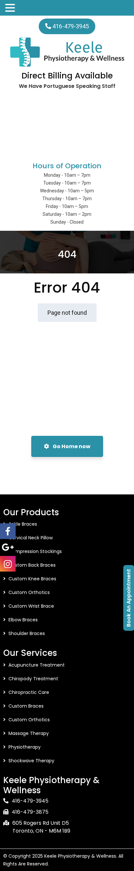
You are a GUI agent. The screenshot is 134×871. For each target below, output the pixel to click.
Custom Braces (26, 706)
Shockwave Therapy (31, 760)
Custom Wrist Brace (31, 606)
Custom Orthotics (29, 592)
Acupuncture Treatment (36, 665)
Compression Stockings (35, 551)
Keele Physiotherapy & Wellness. (80, 856)
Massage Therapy (28, 733)
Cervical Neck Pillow (30, 537)
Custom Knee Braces (32, 578)
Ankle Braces (22, 524)
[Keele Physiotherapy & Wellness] (67, 52)
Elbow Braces (23, 619)
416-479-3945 (70, 26)
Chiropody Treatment (33, 678)
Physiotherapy (24, 747)
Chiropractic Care (28, 692)
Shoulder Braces (26, 633)
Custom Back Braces (32, 565)
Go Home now (71, 446)
